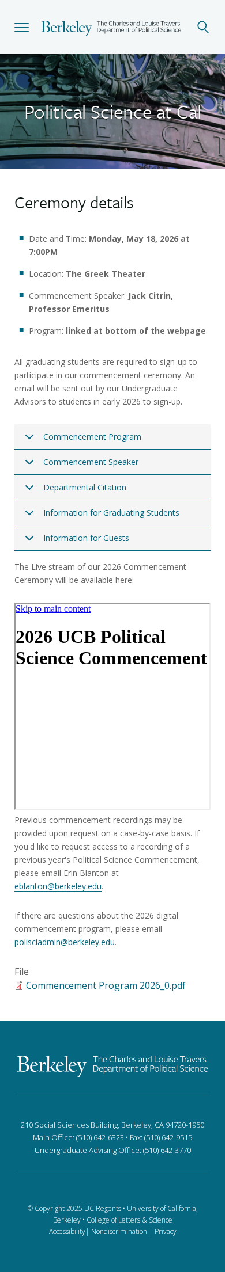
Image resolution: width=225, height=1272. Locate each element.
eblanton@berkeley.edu (58, 886)
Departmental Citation (84, 487)
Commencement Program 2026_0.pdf (106, 985)
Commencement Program (92, 436)
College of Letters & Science (129, 1220)
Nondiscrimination (119, 1231)
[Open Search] (203, 27)
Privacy (166, 1231)
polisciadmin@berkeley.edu (64, 941)
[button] (21, 27)
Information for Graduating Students (111, 512)
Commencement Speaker (90, 461)
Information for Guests (86, 537)
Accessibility (67, 1231)
